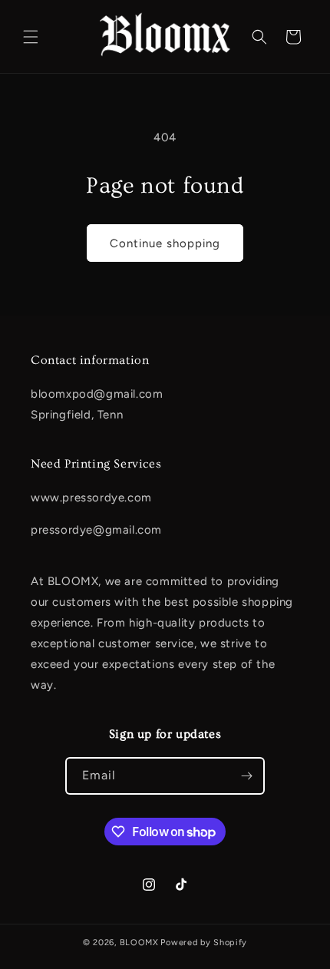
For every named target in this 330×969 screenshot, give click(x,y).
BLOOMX (139, 943)
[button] (31, 37)
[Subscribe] (246, 776)
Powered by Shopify (203, 943)
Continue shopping (165, 243)
